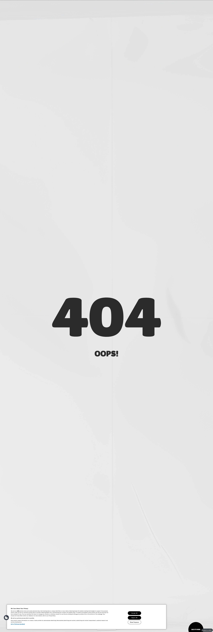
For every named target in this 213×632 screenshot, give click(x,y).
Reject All (134, 617)
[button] (6, 617)
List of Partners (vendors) (18, 624)
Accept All (134, 613)
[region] (86, 616)
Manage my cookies (207, 630)
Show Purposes (134, 622)
